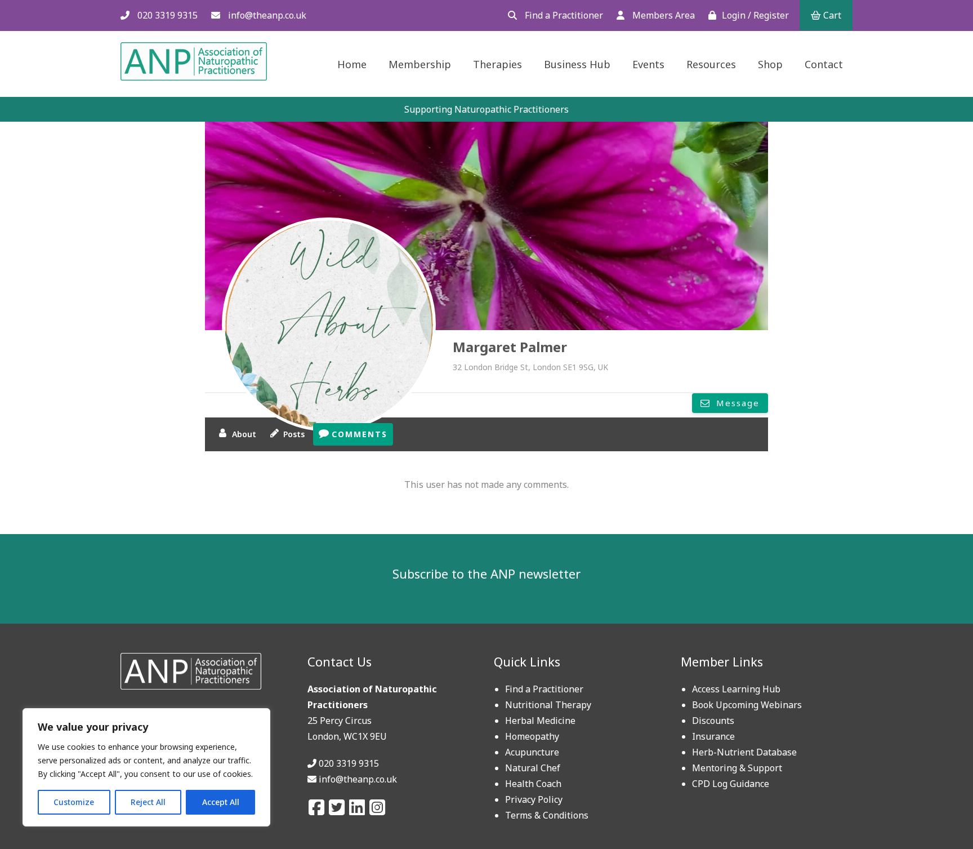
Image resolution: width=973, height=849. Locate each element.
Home (352, 64)
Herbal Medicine (540, 720)
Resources (711, 64)
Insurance (713, 736)
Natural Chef (532, 768)
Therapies (497, 64)
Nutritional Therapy (548, 705)
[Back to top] (937, 813)
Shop (770, 64)
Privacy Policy (534, 799)
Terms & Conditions (546, 815)
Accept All (220, 802)
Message (736, 402)
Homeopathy (532, 736)
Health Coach (533, 783)
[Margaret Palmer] (329, 324)
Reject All (148, 802)
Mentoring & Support (737, 768)
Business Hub (577, 64)
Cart (831, 15)
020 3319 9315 (166, 15)
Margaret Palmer (510, 346)
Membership (420, 64)
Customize (73, 802)
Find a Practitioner (563, 15)
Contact (824, 64)
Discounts (713, 720)
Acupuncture (532, 752)
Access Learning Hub (736, 689)
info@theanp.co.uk (266, 15)
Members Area (662, 15)
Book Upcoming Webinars (747, 705)
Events (648, 64)
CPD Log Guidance (730, 783)
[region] (146, 767)
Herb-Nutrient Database (744, 752)
